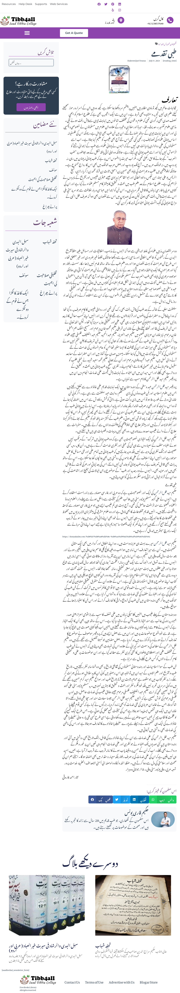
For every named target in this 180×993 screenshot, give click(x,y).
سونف (53, 169)
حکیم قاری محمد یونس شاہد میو (167, 43)
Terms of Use (94, 981)
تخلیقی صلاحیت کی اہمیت (42, 179)
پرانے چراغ (50, 206)
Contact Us (72, 981)
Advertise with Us (121, 981)
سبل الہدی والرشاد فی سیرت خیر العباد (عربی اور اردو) (17, 253)
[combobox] (31, 62)
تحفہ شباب (51, 160)
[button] (27, 33)
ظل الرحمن (158, 386)
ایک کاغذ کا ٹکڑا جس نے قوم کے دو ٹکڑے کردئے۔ (17, 304)
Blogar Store (149, 981)
